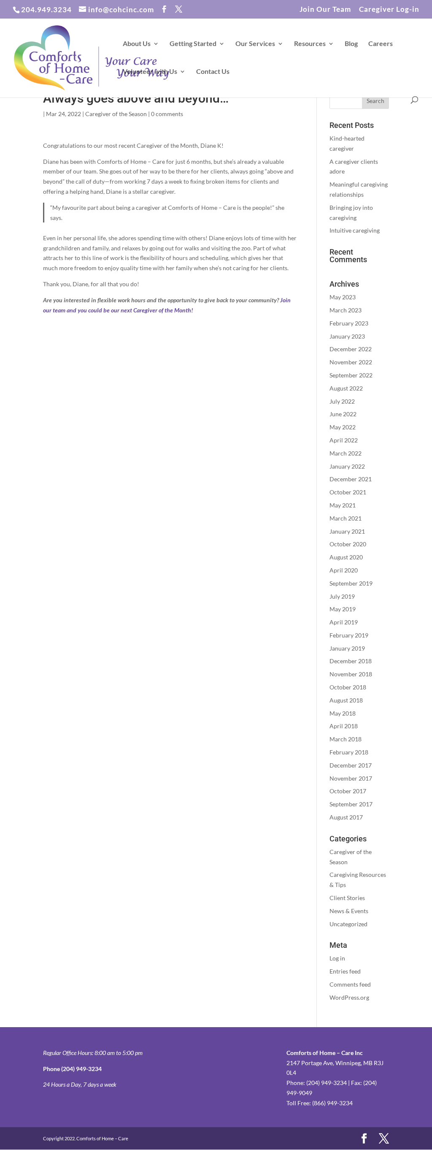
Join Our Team (325, 9)
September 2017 (351, 804)
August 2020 (346, 557)
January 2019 (347, 648)
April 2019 (343, 622)
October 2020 (347, 544)
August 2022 (346, 388)
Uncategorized (348, 924)
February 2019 (348, 635)
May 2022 (342, 427)
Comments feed (350, 984)
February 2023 (348, 323)
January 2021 (347, 531)
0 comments (167, 113)
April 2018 (343, 726)
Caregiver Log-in (389, 9)
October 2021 (347, 492)
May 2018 (342, 713)
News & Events (348, 910)
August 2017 (346, 817)
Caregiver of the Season (116, 113)
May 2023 (342, 297)
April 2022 (343, 440)
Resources (310, 44)
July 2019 (342, 596)
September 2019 (351, 583)
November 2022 (350, 362)
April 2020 (343, 570)
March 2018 (345, 739)
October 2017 (347, 791)
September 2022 (351, 375)
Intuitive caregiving (354, 230)
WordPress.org (349, 997)
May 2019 (342, 609)
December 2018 (350, 661)
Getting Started (193, 44)
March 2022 (345, 453)
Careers (380, 44)
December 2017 (350, 765)
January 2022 (347, 466)
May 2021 (342, 505)
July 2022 (342, 401)
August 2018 (346, 700)
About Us (137, 44)
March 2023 (345, 310)
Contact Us (213, 71)
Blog (351, 44)
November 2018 (350, 674)
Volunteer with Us (150, 71)
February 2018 (348, 752)
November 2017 (350, 778)
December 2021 (350, 479)
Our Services (255, 44)
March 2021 (345, 518)
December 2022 (350, 349)
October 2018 (347, 687)
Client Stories (347, 897)
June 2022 (342, 414)
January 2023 (347, 336)
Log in (337, 958)
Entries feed (345, 971)
